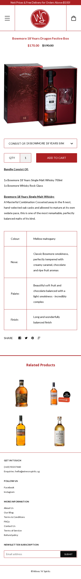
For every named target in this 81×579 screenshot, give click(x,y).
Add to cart (56, 157)
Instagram (9, 491)
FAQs (7, 521)
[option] (40, 93)
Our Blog (8, 512)
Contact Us (10, 526)
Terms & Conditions (14, 517)
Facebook (9, 487)
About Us (9, 508)
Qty (12, 157)
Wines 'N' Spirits (41, 571)
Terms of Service (13, 530)
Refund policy (11, 535)
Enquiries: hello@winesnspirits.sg (22, 471)
